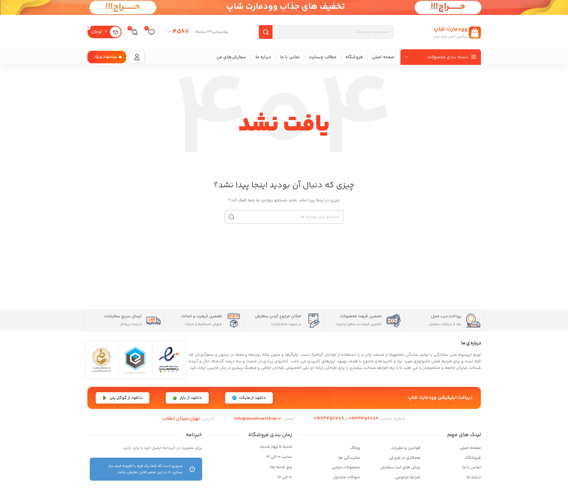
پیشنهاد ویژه (106, 57)
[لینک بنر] (284, 7)
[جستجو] (231, 217)
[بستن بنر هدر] (7, 7)
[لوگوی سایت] (457, 32)
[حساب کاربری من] (136, 57)
